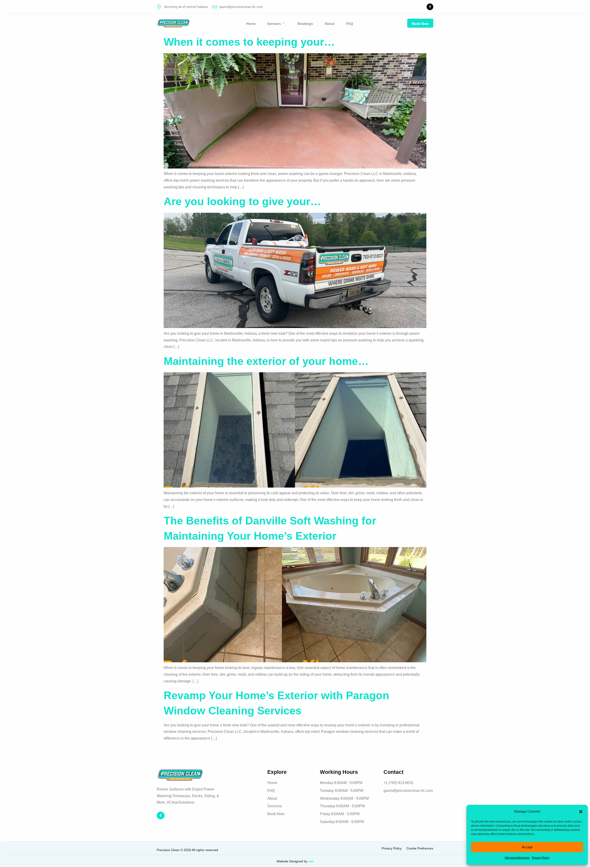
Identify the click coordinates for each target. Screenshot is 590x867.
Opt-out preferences (517, 857)
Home (251, 24)
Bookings (305, 24)
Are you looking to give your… (242, 201)
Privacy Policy (540, 857)
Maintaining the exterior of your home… (266, 361)
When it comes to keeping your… (249, 42)
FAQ (349, 24)
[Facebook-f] (430, 6)
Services (274, 24)
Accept (527, 847)
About (329, 24)
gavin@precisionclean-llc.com (241, 7)
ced (311, 861)
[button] (580, 811)
